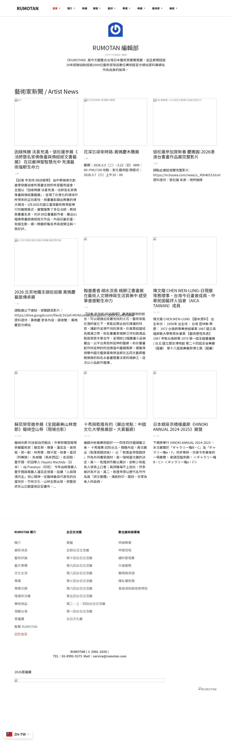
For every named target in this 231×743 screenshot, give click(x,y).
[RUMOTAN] (208, 689)
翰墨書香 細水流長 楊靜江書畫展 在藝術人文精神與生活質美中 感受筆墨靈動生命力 (115, 295)
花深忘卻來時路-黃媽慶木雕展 (111, 151)
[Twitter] (115, 76)
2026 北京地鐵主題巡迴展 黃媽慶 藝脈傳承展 (44, 294)
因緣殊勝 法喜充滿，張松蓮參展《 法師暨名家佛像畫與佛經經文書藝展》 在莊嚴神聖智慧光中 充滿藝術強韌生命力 (46, 159)
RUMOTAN (77, 651)
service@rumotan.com (109, 656)
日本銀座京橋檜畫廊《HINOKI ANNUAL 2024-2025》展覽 (180, 426)
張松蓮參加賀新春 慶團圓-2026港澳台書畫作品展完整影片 (184, 154)
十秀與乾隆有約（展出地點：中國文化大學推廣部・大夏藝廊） (115, 426)
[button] (57, 8)
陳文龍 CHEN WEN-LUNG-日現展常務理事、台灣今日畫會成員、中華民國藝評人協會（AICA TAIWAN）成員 (184, 298)
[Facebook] (112, 76)
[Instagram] (118, 76)
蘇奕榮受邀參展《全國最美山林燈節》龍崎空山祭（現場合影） (45, 426)
